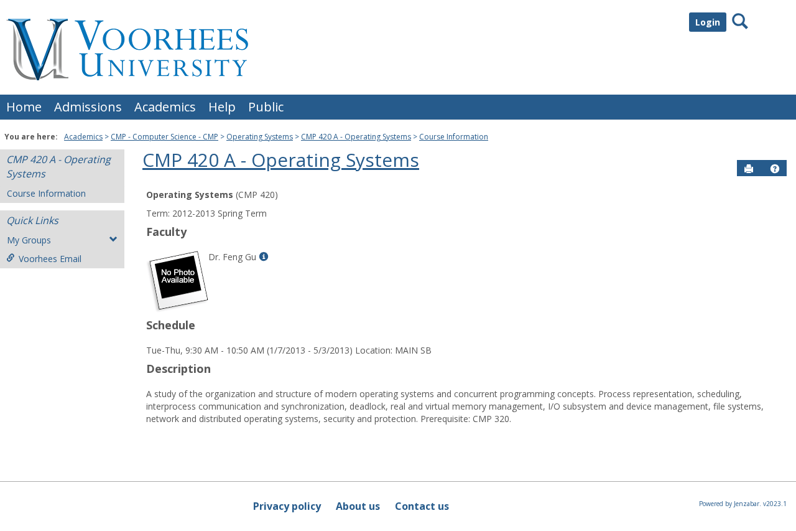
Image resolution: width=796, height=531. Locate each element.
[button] (775, 169)
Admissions (88, 106)
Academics (165, 106)
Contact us (422, 506)
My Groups (29, 240)
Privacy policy (287, 506)
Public (266, 106)
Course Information (453, 136)
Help (222, 106)
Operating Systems (259, 136)
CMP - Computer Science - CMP (164, 136)
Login (707, 22)
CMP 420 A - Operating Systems (356, 136)
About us (358, 506)
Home (24, 106)
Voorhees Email (50, 259)
